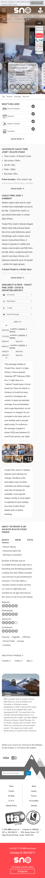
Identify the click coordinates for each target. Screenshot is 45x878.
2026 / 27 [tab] (17, 322)
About (34, 786)
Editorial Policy (11, 806)
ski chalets (9, 748)
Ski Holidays (14, 16)
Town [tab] (8, 693)
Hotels (17, 661)
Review (9, 97)
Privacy (34, 796)
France (37, 16)
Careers (34, 791)
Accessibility (33, 801)
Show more (16, 189)
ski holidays (37, 745)
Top (3, 97)
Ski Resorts (26, 16)
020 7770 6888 (20, 848)
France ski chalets (28, 748)
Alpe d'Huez (7, 19)
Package (17, 97)
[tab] (5, 539)
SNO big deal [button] (36, 3)
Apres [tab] (33, 693)
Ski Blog (11, 796)
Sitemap (34, 806)
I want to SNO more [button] (9, 4)
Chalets (5, 661)
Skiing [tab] (20, 693)
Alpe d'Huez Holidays (11, 655)
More (25, 97)
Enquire (22, 871)
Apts (28, 661)
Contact (11, 791)
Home (4, 16)
